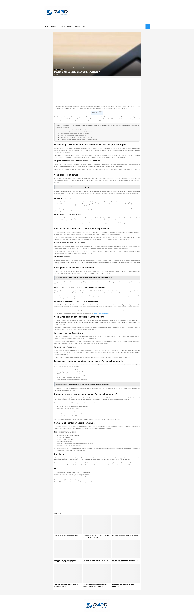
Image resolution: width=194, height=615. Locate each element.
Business (53, 26)
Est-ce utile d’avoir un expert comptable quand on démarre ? (70, 478)
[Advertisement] (122, 12)
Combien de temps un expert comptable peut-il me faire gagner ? (71, 476)
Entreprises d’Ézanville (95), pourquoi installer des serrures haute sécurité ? (96, 536)
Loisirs (69, 26)
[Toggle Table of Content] (99, 112)
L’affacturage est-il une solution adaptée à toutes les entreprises (66, 585)
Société (61, 26)
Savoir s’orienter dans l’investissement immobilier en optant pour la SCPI (65, 561)
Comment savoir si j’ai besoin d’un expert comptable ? (68, 480)
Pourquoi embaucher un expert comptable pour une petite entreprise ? (72, 472)
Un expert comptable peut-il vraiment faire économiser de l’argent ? (71, 474)
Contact (85, 26)
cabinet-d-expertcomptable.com (102, 313)
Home (46, 26)
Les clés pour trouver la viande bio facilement (125, 535)
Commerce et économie (59, 69)
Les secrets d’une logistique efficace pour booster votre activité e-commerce (94, 585)
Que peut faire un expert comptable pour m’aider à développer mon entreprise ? (75, 482)
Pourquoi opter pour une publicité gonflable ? (66, 535)
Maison (77, 26)
